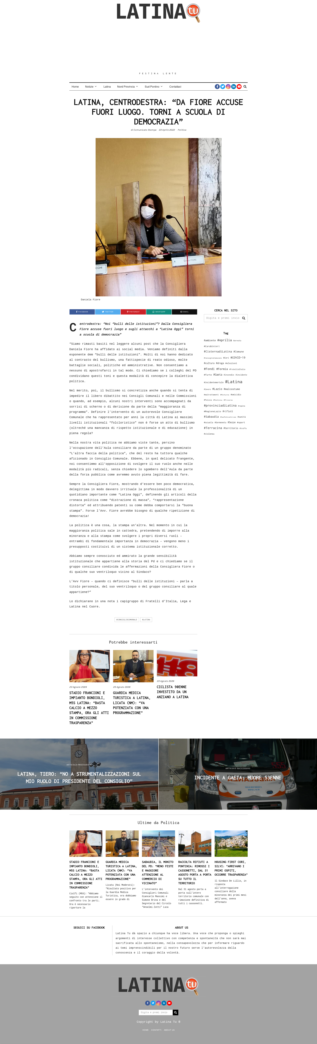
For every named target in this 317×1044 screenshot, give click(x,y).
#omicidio (236, 394)
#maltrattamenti (211, 395)
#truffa (243, 428)
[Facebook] (217, 86)
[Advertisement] (158, 47)
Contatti (156, 1029)
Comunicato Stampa (145, 129)
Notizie (89, 86)
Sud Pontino (152, 86)
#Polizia (208, 400)
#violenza (209, 434)
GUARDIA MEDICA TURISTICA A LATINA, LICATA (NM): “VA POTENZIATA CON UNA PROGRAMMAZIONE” (132, 703)
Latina (107, 86)
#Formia (222, 369)
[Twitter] (222, 86)
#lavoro (207, 389)
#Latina (146, 620)
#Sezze (232, 422)
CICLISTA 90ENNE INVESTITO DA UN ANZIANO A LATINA (173, 692)
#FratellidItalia (237, 369)
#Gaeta (217, 374)
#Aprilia (224, 340)
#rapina (241, 406)
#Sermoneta (220, 422)
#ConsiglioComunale (126, 620)
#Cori (226, 358)
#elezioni (231, 363)
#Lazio (217, 389)
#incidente (241, 375)
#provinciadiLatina (220, 405)
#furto (208, 374)
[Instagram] (228, 86)
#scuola (208, 422)
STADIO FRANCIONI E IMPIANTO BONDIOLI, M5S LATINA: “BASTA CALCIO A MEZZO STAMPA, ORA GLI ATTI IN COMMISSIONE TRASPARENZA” (89, 708)
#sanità (242, 417)
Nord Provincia (126, 86)
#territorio (231, 428)
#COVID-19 (237, 357)
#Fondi (209, 369)
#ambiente (210, 340)
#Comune (238, 351)
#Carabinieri (212, 346)
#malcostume (232, 388)
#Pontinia (217, 400)
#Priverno (228, 400)
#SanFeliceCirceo (228, 417)
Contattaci (175, 86)
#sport (241, 422)
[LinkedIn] (233, 86)
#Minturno (224, 395)
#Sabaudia (211, 416)
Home (75, 86)
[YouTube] (239, 86)
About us (169, 1029)
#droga (220, 363)
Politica (182, 129)
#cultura (209, 363)
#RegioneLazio (212, 411)
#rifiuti (228, 411)
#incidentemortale (214, 382)
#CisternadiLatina (218, 351)
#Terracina (213, 428)
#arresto (237, 340)
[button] (244, 318)
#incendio (229, 375)
